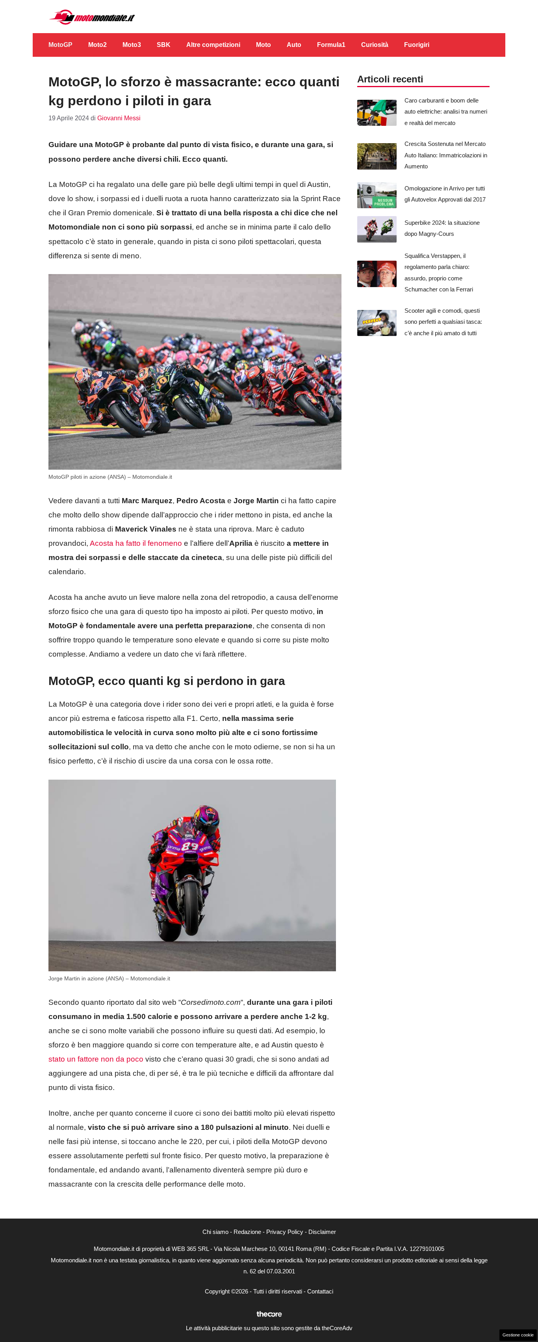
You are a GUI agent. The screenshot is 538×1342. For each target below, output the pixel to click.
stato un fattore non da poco (95, 1059)
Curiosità (374, 44)
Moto (263, 44)
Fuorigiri (416, 44)
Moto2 (97, 44)
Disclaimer (322, 1231)
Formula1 (331, 44)
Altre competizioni (213, 44)
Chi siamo (215, 1231)
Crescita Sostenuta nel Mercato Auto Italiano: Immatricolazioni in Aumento (445, 155)
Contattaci (320, 1291)
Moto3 (131, 44)
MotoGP (60, 44)
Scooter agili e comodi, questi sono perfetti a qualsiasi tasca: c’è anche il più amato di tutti (443, 321)
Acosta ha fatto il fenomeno (136, 543)
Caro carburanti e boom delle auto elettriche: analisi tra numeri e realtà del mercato (445, 111)
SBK (164, 44)
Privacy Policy (284, 1231)
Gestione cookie (518, 1335)
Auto (294, 44)
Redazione (247, 1231)
